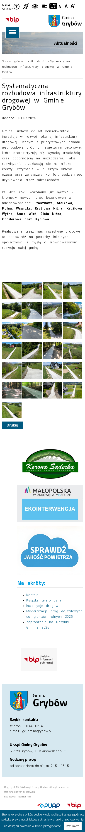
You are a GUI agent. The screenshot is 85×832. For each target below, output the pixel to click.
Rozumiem (72, 826)
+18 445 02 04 (32, 726)
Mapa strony (7, 7)
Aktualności (38, 61)
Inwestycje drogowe (43, 606)
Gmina (72, 21)
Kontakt (32, 595)
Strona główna (13, 61)
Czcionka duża (72, 6)
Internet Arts (24, 796)
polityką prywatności (14, 819)
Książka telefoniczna (44, 600)
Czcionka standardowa (66, 6)
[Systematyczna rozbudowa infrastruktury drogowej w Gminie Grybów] (12, 290)
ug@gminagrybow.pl (35, 731)
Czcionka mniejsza (60, 6)
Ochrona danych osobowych (19, 791)
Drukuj (12, 425)
